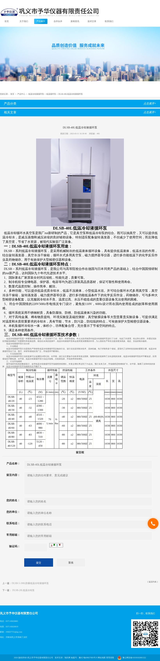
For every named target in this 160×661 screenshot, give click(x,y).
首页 (6, 21)
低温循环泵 (51, 94)
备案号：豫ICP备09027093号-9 (84, 658)
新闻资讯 (75, 21)
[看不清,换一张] (56, 545)
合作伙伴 (58, 21)
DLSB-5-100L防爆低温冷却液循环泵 (30, 583)
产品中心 (21, 94)
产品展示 (40, 21)
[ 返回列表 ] (153, 582)
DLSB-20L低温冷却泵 (23, 590)
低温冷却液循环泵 (36, 94)
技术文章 (92, 21)
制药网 (67, 658)
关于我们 (24, 21)
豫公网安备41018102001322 (133, 658)
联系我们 (109, 21)
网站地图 (102, 658)
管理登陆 (110, 658)
